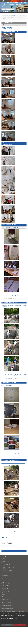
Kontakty (3, 580)
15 (20, 374)
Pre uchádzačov (4, 575)
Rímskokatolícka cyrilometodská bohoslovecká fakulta (12, 611)
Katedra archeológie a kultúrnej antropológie (11, 17)
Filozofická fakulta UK (6, 15)
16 (21, 374)
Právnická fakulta (5, 599)
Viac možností (4, 621)
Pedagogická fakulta (5, 604)
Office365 (14, 1)
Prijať (20, 624)
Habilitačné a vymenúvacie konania (8, 589)
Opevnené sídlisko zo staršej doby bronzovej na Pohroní (13, 463)
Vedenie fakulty (4, 562)
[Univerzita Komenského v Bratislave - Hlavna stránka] (3, 4)
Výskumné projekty (5, 585)
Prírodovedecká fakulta (6, 602)
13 (17, 374)
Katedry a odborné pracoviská (18, 15)
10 (13, 374)
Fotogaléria (5, 24)
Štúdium (3, 574)
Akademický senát (5, 561)
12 (16, 374)
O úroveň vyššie (8, 22)
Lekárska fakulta (4, 598)
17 (22, 374)
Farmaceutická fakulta (6, 605)
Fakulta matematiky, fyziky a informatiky (9, 610)
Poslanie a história (5, 559)
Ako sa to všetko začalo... (6, 385)
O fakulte (3, 556)
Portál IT (20, 1)
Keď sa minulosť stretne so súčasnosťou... (10, 227)
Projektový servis (5, 586)
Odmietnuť (7, 624)
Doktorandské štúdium (6, 577)
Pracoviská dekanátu (5, 565)
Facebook (4, 546)
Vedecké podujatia (5, 591)
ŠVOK (2, 592)
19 (25, 374)
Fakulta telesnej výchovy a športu (8, 607)
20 (14, 375)
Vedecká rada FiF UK (5, 564)
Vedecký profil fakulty (5, 583)
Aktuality (3, 558)
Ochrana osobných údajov (6, 571)
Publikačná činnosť (5, 588)
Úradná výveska (4, 568)
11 (15, 374)
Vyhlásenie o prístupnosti (6, 570)
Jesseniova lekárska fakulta (7, 608)
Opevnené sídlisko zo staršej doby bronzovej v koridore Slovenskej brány (14, 306)
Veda (2, 582)
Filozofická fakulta (5, 601)
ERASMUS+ (3, 578)
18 (24, 374)
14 (19, 374)
